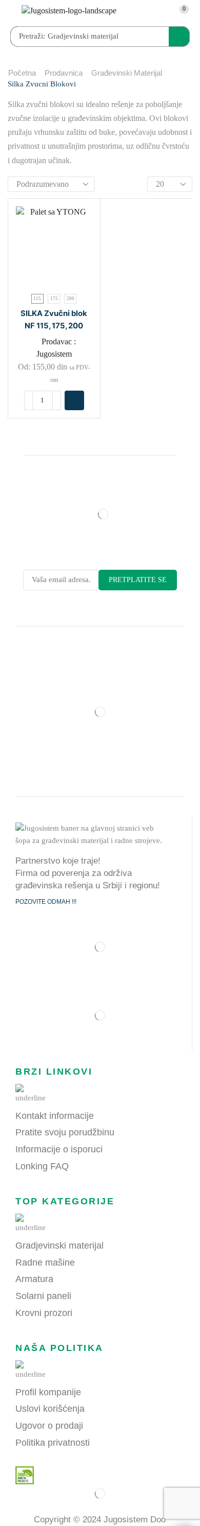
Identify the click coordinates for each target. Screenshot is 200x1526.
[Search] (179, 36)
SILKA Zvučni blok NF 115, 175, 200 (54, 319)
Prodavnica (64, 72)
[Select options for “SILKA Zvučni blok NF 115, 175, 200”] (74, 400)
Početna (22, 72)
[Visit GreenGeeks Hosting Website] (21, 1474)
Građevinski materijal (126, 72)
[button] (10, 13)
